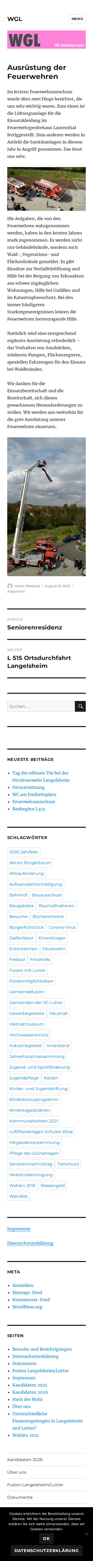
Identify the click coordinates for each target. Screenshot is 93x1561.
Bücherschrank (48, 916)
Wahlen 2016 (22, 1185)
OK (46, 1538)
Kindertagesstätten (29, 1110)
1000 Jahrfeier (23, 852)
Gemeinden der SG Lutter (36, 1002)
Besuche (18, 916)
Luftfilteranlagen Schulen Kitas (41, 1131)
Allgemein (16, 591)
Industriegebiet (25, 1045)
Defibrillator (21, 938)
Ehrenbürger (51, 938)
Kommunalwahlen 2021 (33, 1121)
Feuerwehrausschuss (33, 801)
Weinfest (18, 1196)
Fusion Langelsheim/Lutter (40, 1370)
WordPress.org (27, 1306)
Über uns (21, 1406)
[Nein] (86, 1534)
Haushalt (58, 1013)
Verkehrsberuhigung (31, 1174)
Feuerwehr (53, 948)
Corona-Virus (62, 927)
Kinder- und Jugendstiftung (38, 1088)
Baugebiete (21, 905)
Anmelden (23, 1285)
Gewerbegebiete (26, 1013)
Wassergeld (53, 1185)
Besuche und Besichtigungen (42, 1349)
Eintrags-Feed (27, 1292)
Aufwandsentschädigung (35, 884)
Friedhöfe (40, 959)
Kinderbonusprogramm (33, 1099)
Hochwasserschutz (29, 1034)
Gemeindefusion (26, 991)
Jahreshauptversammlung (37, 1056)
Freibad (17, 959)
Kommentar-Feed (31, 1299)
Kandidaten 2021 (29, 1385)
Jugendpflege (24, 1078)
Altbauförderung (26, 873)
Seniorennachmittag (30, 1164)
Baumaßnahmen (56, 905)
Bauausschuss (47, 895)
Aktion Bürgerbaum (30, 862)
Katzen (51, 1078)
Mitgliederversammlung (34, 1142)
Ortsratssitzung (28, 787)
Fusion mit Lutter (27, 970)
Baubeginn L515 (28, 808)
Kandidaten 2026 (30, 1392)
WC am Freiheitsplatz (34, 794)
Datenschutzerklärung (30, 1243)
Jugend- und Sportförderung (39, 1067)
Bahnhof (18, 895)
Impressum (18, 1228)
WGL (14, 19)
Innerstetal (58, 1045)
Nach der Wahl (27, 1399)
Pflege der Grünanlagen (34, 1153)
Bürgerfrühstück (26, 927)
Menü (77, 19)
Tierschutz (68, 1164)
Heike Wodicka (27, 586)
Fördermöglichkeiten (31, 981)
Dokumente (24, 1363)
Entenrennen (23, 948)
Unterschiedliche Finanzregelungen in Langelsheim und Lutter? (47, 1421)
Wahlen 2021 (25, 1435)
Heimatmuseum (26, 1024)
